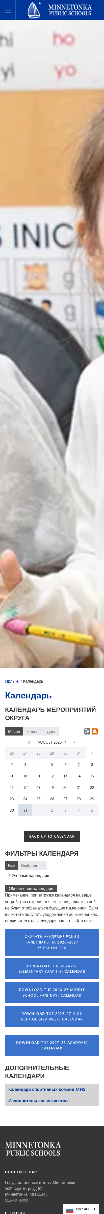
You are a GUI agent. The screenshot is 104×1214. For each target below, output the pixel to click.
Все (11, 865)
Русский (82, 1209)
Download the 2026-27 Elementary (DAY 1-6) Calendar (52, 968)
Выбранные (32, 865)
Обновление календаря (31, 888)
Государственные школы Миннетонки (55, 4)
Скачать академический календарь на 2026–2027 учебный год (52, 942)
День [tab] (51, 731)
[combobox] (81, 1209)
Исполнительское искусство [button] (38, 1100)
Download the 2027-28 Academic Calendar (52, 1045)
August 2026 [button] (50, 742)
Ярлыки (12, 681)
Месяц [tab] (14, 731)
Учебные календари (30, 875)
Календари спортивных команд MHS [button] (46, 1089)
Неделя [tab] (34, 731)
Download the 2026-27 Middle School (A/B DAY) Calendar (52, 992)
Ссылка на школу (33, 1149)
